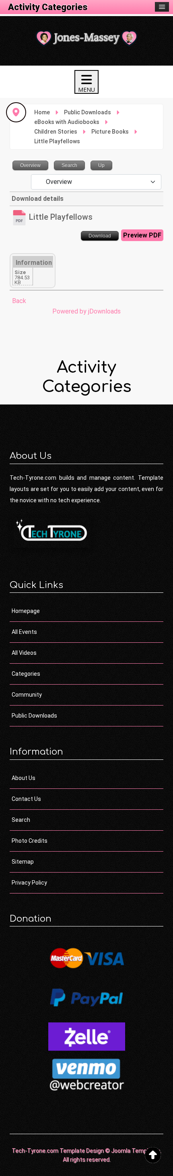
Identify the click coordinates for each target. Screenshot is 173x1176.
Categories (26, 674)
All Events (24, 632)
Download (100, 236)
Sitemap (23, 861)
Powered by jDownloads (86, 311)
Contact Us (26, 799)
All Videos (24, 653)
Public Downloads (34, 715)
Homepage (26, 611)
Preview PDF (142, 235)
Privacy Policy (29, 882)
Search (21, 820)
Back (19, 301)
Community (27, 694)
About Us (23, 778)
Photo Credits (29, 841)
